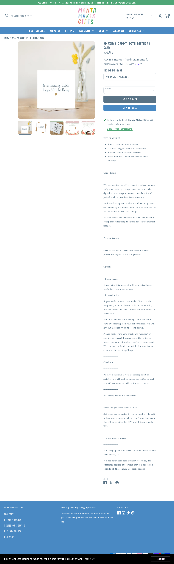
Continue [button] (160, 559)
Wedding (54, 30)
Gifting (69, 30)
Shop (102, 30)
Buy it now (129, 108)
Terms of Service (14, 525)
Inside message (112, 70)
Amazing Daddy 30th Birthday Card (28, 38)
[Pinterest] (132, 512)
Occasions (84, 30)
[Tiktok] (128, 512)
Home (6, 38)
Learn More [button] (89, 559)
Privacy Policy (12, 519)
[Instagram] (123, 512)
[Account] (160, 16)
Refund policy (12, 531)
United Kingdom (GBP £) (134, 16)
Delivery (9, 536)
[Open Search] (7, 15)
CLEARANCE (118, 30)
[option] (56, 81)
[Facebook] (119, 512)
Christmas (135, 30)
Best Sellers (37, 30)
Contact (9, 514)
